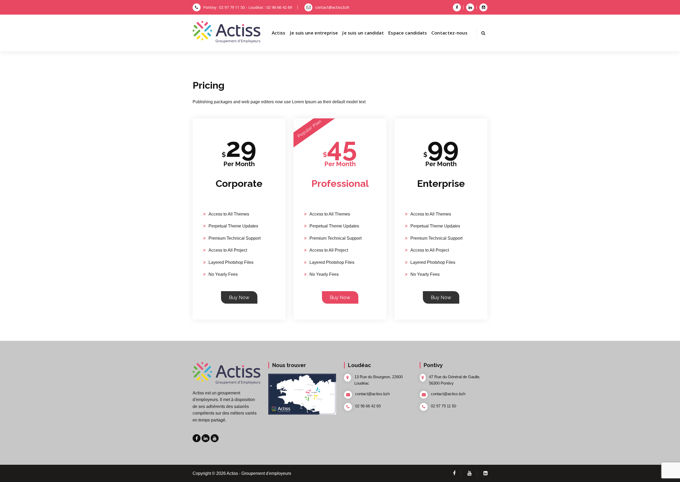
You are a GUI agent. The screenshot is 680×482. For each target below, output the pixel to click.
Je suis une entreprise (314, 33)
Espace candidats (407, 33)
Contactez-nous (449, 33)
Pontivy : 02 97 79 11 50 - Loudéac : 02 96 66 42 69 (247, 7)
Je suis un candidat (363, 33)
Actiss (279, 33)
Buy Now (239, 297)
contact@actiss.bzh (332, 7)
